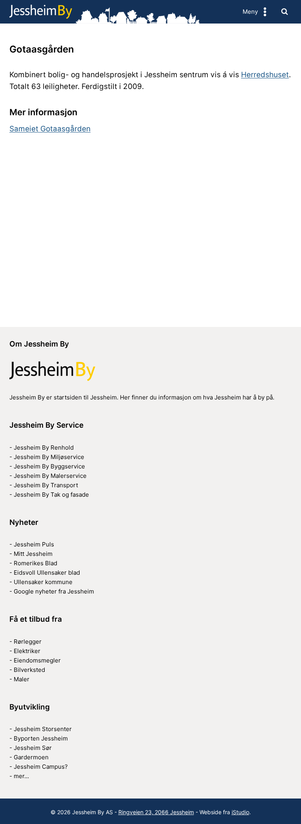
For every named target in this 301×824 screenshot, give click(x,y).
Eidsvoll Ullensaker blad (47, 572)
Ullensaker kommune (43, 582)
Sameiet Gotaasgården (50, 128)
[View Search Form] (284, 12)
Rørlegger (28, 641)
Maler (21, 679)
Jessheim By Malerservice (50, 475)
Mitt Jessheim (33, 553)
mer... (21, 776)
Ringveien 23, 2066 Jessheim (156, 812)
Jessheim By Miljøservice (49, 457)
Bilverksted (29, 669)
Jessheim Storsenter (43, 729)
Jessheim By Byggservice (49, 466)
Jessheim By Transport (46, 485)
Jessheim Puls (34, 544)
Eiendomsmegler (37, 660)
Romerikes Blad (35, 563)
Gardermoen (31, 757)
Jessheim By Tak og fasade (51, 494)
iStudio (240, 812)
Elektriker (27, 651)
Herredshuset (265, 74)
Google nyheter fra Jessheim (54, 591)
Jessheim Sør (33, 747)
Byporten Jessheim (41, 738)
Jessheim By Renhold (44, 447)
